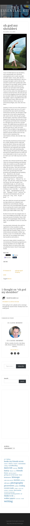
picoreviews (9, 486)
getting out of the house (11, 475)
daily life (8, 468)
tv (14, 496)
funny (6, 473)
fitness (9, 278)
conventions (21, 463)
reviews (6, 490)
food (15, 470)
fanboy (6, 471)
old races (7, 483)
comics (15, 463)
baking (8, 459)
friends (19, 471)
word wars (18, 498)
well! (4, 275)
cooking (6, 465)
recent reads (9, 488)
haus (20, 475)
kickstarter (7, 477)
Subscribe (21, 366)
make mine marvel (8, 480)
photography (16, 483)
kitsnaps (16, 477)
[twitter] (15, 353)
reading (22, 486)
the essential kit (15, 9)
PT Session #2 (7, 270)
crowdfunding (13, 465)
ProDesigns (20, 523)
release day (20, 488)
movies (17, 480)
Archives (6, 446)
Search (6, 378)
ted (21, 493)
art (5, 459)
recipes (16, 488)
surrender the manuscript (9, 492)
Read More (15, 349)
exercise (15, 468)
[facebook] (12, 353)
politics (16, 485)
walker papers (9, 498)
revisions (11, 490)
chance (10, 463)
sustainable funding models (12, 493)
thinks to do (8, 496)
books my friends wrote (14, 461)
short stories (17, 490)
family (20, 468)
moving (22, 480)
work (22, 498)
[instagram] (18, 353)
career (6, 463)
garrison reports (12, 473)
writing (8, 501)
